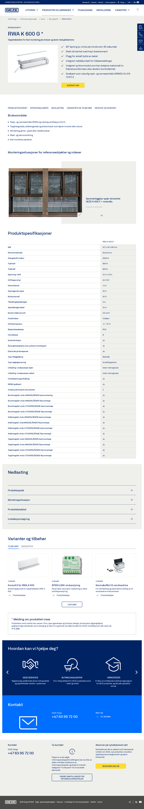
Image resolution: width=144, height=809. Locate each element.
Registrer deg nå (110, 766)
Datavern (60, 802)
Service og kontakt (105, 108)
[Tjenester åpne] (129, 9)
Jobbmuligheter (110, 2)
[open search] (138, 10)
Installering (103, 10)
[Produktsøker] (140, 27)
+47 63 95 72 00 (65, 716)
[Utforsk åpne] (37, 9)
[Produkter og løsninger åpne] (73, 9)
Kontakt (12, 745)
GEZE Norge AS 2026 (27, 802)
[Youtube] (138, 2)
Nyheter (94, 2)
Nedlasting (57, 108)
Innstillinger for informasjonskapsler (76, 802)
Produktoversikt (17, 108)
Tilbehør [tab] (13, 546)
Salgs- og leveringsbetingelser (45, 802)
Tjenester (121, 10)
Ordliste (93, 802)
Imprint (99, 802)
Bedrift (100, 2)
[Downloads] (140, 48)
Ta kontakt (57, 745)
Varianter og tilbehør (79, 108)
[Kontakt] (140, 41)
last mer (72, 604)
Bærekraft (85, 2)
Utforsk (30, 10)
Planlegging (85, 10)
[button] (121, 2)
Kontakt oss (73, 85)
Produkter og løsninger (56, 10)
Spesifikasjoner (39, 108)
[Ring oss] (140, 34)
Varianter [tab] (27, 546)
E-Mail (17, 628)
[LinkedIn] (135, 2)
